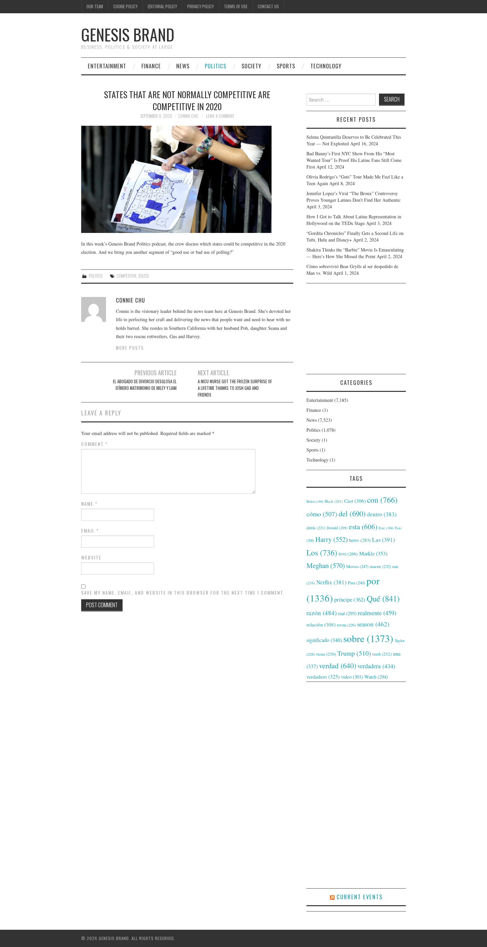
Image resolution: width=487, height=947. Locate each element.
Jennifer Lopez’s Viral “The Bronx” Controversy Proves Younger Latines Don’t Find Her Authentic (353, 196)
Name (89, 503)
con (382, 499)
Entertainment (107, 66)
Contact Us (268, 6)
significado (324, 639)
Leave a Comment (220, 116)
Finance (151, 66)
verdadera (376, 666)
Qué (383, 598)
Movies (357, 566)
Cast (355, 500)
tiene (326, 654)
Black (334, 501)
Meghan (325, 565)
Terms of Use (235, 6)
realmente (377, 613)
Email (90, 530)
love (348, 554)
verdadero (323, 676)
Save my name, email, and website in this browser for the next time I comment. (183, 592)
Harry (331, 539)
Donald (337, 527)
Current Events (360, 897)
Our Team (94, 6)
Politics (215, 66)
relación (321, 624)
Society (251, 66)
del (352, 513)
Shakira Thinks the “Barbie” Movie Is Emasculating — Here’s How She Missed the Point (355, 253)
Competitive (126, 276)
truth (382, 654)
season (373, 624)
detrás (315, 527)
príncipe (349, 599)
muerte (380, 566)
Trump (354, 653)
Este (386, 528)
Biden (314, 501)
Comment (94, 444)
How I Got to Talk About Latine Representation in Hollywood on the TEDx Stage (353, 219)
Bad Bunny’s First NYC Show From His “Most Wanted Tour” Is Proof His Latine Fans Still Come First (354, 160)
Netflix (331, 582)
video (352, 676)
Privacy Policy (200, 6)
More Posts (130, 348)
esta (363, 526)
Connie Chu (188, 116)
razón (321, 612)
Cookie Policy (125, 6)
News (182, 66)
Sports (286, 66)
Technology (326, 66)
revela (346, 624)
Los (321, 552)
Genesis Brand (127, 34)
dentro (382, 514)
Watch (376, 677)
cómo (321, 513)
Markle (373, 553)
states (143, 276)
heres (360, 540)
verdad (337, 665)
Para (356, 583)
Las (383, 540)
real (347, 613)
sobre (368, 638)
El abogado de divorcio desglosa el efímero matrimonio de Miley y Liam (145, 384)
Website (91, 557)
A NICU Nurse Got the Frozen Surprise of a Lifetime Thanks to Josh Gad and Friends (235, 388)
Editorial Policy (162, 6)
